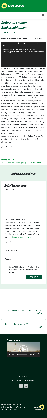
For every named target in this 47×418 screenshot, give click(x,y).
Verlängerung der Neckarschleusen (29, 163)
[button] (23, 349)
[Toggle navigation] (43, 15)
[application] (23, 54)
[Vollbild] (38, 354)
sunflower (18, 407)
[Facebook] (21, 386)
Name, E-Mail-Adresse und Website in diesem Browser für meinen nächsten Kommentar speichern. (24, 269)
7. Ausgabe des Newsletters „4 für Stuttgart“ (23, 312)
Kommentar (10, 189)
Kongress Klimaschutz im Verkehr (23, 325)
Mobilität (11, 160)
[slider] (22, 354)
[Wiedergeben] (9, 354)
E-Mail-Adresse (11, 250)
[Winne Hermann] (4, 5)
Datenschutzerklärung (21, 237)
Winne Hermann (16, 5)
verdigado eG (15, 409)
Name (8, 242)
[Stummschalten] (34, 354)
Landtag (4, 160)
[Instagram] (26, 386)
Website (8, 259)
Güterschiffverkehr (8, 163)
